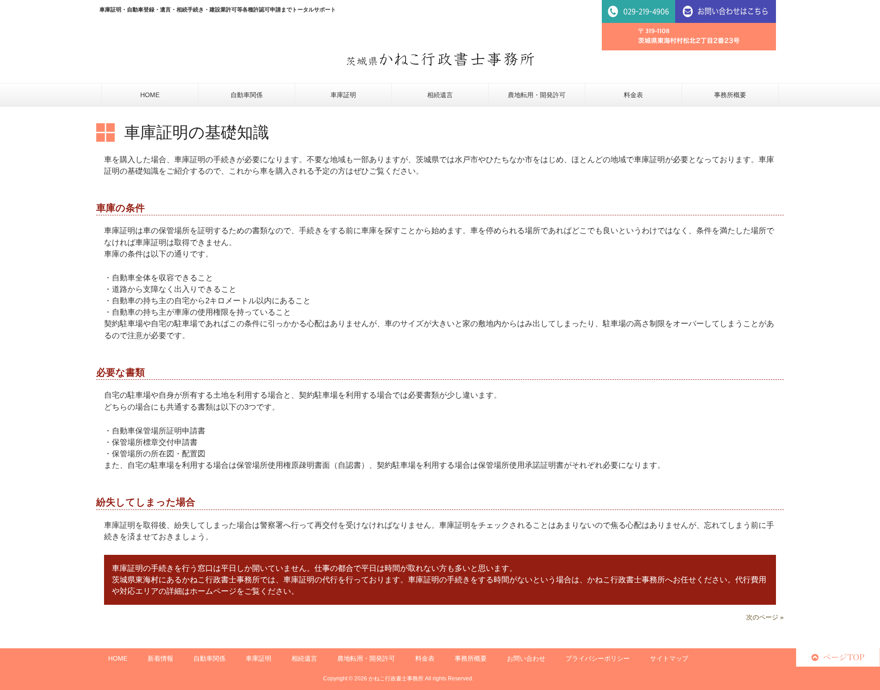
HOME (117, 658)
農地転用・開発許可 (366, 658)
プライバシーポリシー (598, 658)
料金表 (424, 658)
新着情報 (160, 658)
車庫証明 (258, 658)
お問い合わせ (526, 658)
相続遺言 (304, 658)
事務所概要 (471, 658)
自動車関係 (209, 658)
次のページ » (765, 617)
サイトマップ (669, 658)
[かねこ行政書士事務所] (440, 59)
